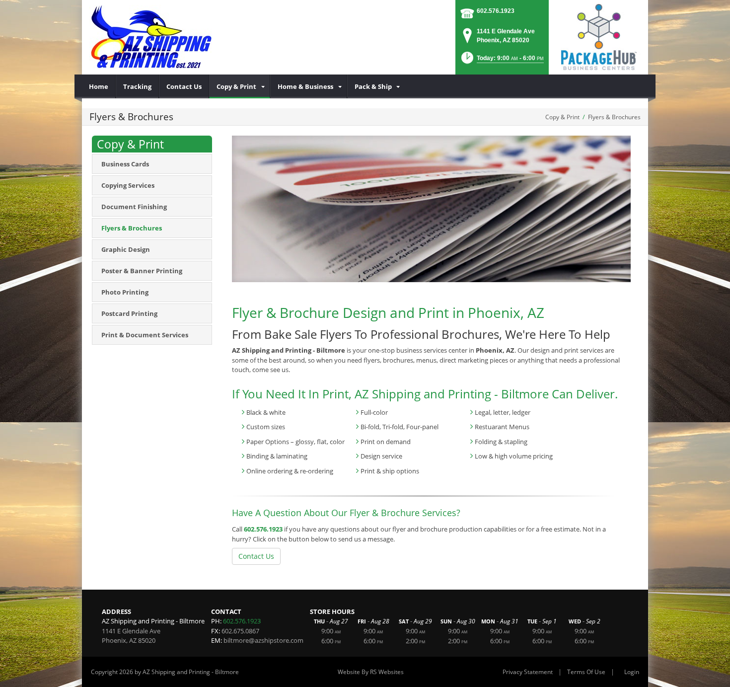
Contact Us (256, 556)
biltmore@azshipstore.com (263, 640)
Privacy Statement (528, 672)
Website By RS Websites (371, 672)
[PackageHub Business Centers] (598, 36)
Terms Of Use (586, 672)
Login (631, 672)
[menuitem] (99, 86)
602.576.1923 (495, 10)
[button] (501, 61)
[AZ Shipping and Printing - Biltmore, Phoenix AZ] (150, 37)
